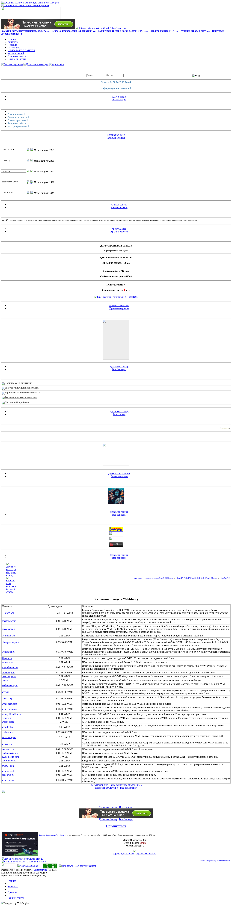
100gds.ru (7, 658)
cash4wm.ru (8, 732)
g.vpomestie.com (10, 756)
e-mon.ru (6, 718)
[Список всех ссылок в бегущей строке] (11, 592)
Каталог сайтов (119, 207)
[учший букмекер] (116, 464)
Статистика (14, 47)
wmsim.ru (7, 744)
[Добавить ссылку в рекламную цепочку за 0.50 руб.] (30, 2)
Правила (12, 44)
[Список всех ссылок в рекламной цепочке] (25, 5)
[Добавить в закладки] (36, 64)
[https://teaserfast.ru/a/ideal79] (38, 28)
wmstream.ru (8, 635)
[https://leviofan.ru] (116, 541)
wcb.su (5, 692)
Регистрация (119, 99)
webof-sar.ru (8, 721)
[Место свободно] (116, 339)
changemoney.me (10, 642)
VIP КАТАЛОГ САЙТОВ (21, 50)
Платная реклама (17, 59)
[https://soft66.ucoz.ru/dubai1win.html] (116, 503)
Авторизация (119, 96)
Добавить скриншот (119, 473)
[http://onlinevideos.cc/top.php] (116, 546)
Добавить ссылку (119, 411)
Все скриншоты (119, 476)
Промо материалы (119, 308)
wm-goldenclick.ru (11, 714)
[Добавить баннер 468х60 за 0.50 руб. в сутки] (101, 28)
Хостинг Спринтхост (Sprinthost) (51, 835)
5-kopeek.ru (8, 613)
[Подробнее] (135, 851)
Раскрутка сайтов (17, 56)
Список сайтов (119, 204)
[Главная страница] (12, 64)
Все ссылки (119, 414)
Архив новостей (119, 231)
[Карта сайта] (56, 64)
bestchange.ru (9, 676)
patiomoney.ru (9, 760)
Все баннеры (119, 369)
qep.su (5, 680)
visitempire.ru (40, 869)
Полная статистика (119, 305)
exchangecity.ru (10, 685)
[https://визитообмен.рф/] (116, 536)
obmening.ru (8, 672)
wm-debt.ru (7, 727)
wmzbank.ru (8, 780)
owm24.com (8, 765)
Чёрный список (16, 898)
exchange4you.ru (10, 753)
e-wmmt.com (8, 749)
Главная (12, 39)
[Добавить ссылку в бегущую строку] (11, 575)
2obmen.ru (7, 662)
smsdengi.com (9, 621)
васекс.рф (7, 698)
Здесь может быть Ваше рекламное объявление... (116, 785)
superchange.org (10, 667)
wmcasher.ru (8, 651)
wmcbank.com (9, 709)
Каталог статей (16, 53)
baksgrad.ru (8, 774)
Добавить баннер (119, 366)
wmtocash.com (9, 703)
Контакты (13, 42)
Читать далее (119, 228)
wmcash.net (8, 771)
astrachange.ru (9, 737)
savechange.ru (9, 629)
